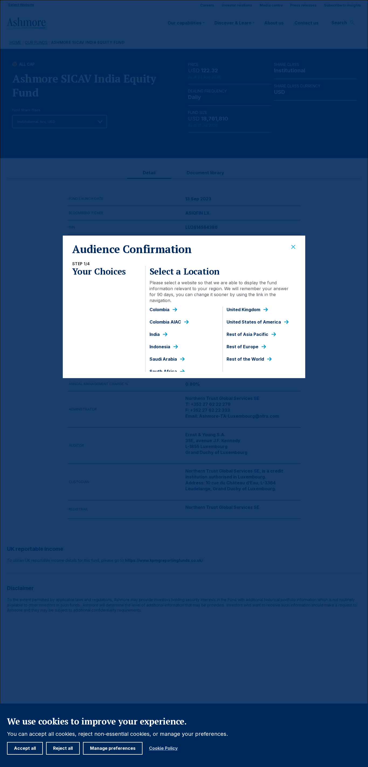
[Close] (293, 247)
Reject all (63, 748)
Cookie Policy (163, 748)
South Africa (163, 371)
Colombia (159, 309)
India (155, 334)
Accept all (25, 748)
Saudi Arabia (163, 359)
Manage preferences (113, 748)
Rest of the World (245, 359)
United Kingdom (243, 309)
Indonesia (160, 346)
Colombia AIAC (165, 322)
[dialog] (184, 383)
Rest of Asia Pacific (247, 334)
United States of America (254, 322)
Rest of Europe (242, 346)
